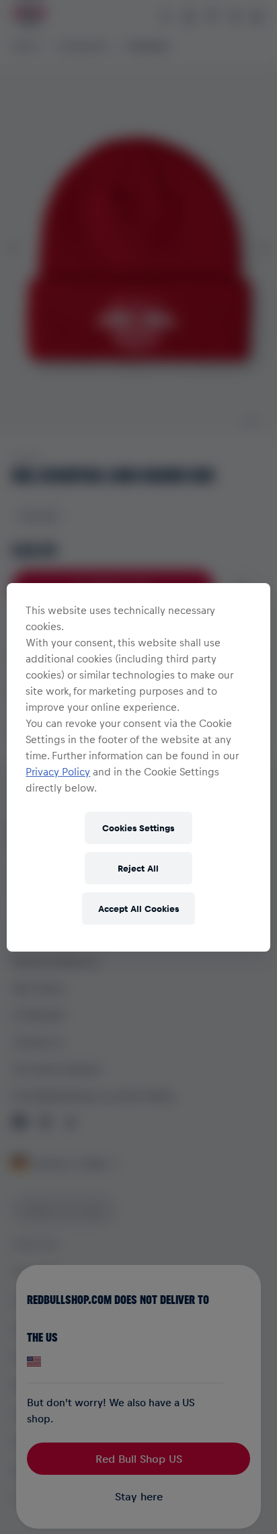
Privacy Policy (58, 771)
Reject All (138, 868)
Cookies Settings (138, 827)
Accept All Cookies (138, 908)
